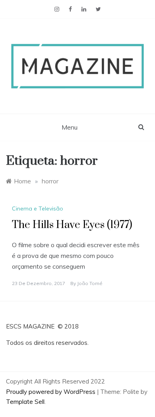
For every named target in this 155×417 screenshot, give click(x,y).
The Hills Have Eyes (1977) (72, 225)
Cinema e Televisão (37, 208)
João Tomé (90, 283)
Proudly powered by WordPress (51, 391)
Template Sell (25, 401)
